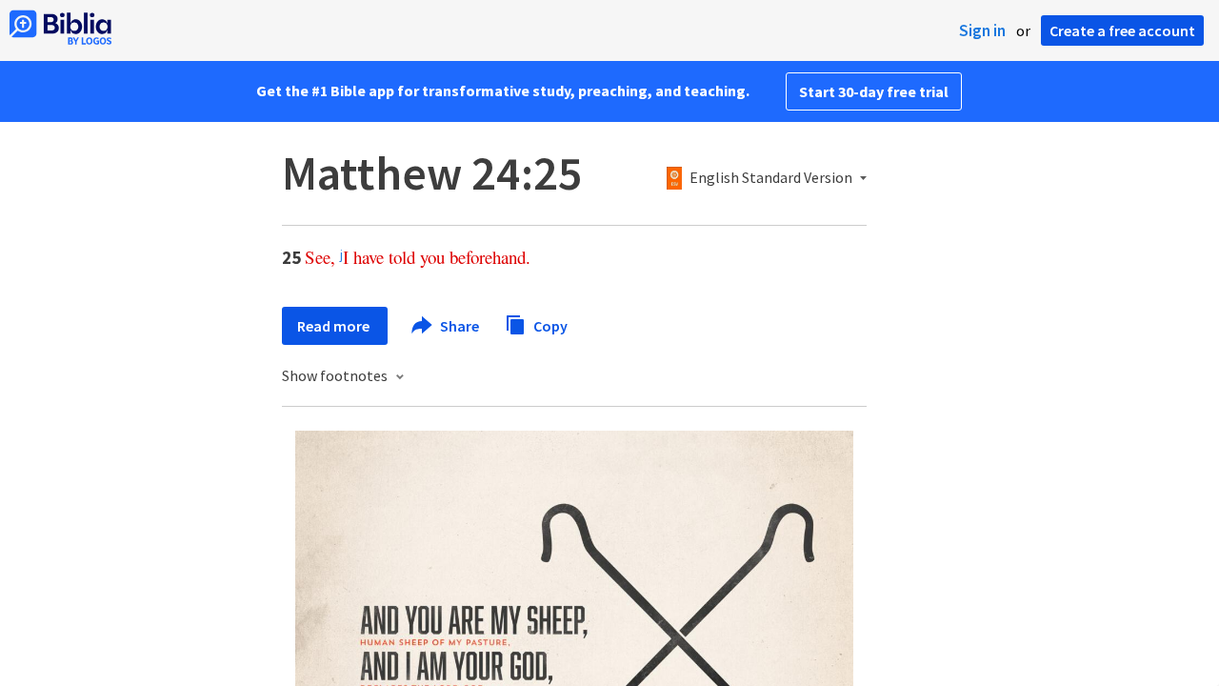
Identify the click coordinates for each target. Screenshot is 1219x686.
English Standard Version (770, 178)
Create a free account (1122, 30)
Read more (334, 325)
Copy (549, 324)
